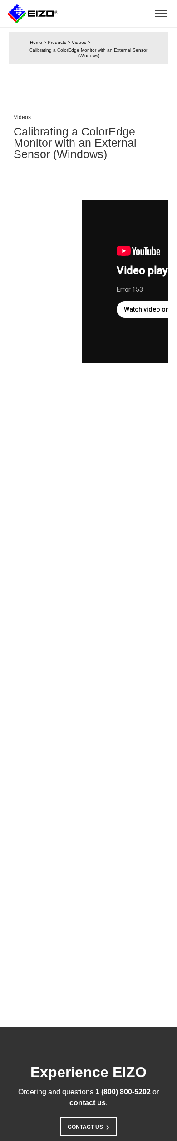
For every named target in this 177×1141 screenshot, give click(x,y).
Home (36, 42)
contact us (87, 1103)
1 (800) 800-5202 (123, 1092)
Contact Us (88, 1126)
